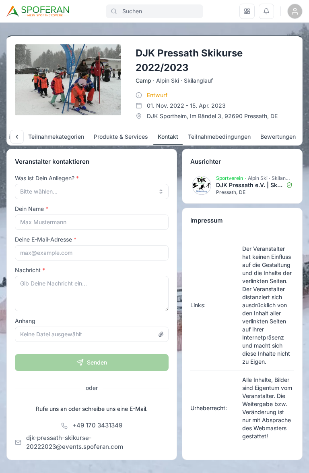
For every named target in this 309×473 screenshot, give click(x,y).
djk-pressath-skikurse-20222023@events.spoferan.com (74, 442)
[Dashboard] (247, 11)
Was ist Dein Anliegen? (44, 178)
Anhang (25, 320)
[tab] (56, 136)
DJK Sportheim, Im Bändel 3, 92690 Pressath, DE (212, 116)
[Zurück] (17, 137)
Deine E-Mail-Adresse (43, 239)
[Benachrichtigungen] (266, 11)
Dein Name (29, 208)
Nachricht (28, 270)
